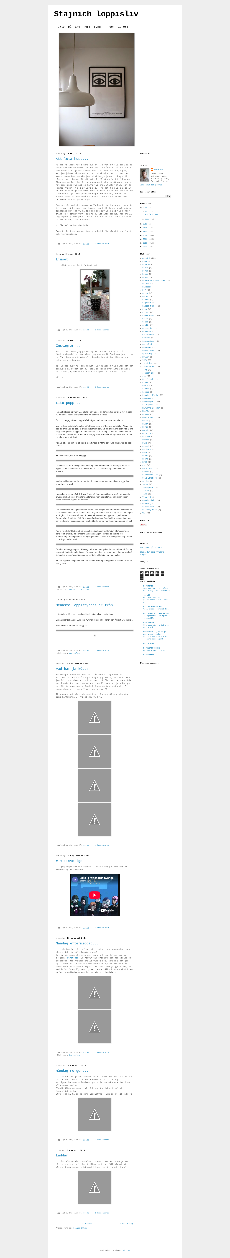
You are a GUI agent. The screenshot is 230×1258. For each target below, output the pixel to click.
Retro (145, 459)
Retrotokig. (73, 958)
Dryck (145, 293)
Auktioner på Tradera (151, 548)
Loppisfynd (83, 589)
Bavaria (146, 265)
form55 (146, 595)
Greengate (147, 328)
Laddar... (65, 1156)
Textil (145, 491)
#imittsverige (69, 861)
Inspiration (148, 367)
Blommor (146, 277)
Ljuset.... (66, 260)
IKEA (144, 360)
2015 (145, 224)
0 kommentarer (102, 244)
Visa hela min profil (151, 185)
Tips (144, 494)
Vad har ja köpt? (72, 669)
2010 (145, 243)
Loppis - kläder (150, 395)
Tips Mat (146, 497)
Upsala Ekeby (149, 500)
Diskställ (147, 287)
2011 (145, 239)
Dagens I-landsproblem (153, 281)
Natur (145, 424)
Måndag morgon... (72, 1071)
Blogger (126, 1250)
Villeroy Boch (149, 510)
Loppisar (146, 398)
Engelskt (146, 303)
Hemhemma (146, 347)
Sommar (145, 472)
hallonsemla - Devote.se (156, 613)
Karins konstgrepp (152, 607)
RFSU (144, 462)
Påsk (144, 443)
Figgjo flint (149, 306)
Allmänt (146, 258)
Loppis (145, 392)
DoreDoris (148, 586)
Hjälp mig (147, 354)
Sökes (145, 484)
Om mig (145, 430)
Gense (145, 322)
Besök (145, 274)
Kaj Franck (147, 379)
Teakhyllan (147, 488)
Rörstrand (147, 468)
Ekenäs (145, 300)
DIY (144, 290)
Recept (145, 446)
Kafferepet (148, 643)
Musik (145, 421)
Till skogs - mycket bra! (156, 609)
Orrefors (146, 433)
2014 (145, 228)
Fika (144, 309)
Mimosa (145, 414)
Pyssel (145, 440)
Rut (144, 465)
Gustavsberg (148, 341)
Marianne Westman (151, 408)
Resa (144, 453)
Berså (145, 271)
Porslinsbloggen (151, 648)
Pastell (146, 437)
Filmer (145, 312)
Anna (144, 261)
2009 (145, 247)
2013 (145, 232)
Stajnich (158, 169)
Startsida (87, 1224)
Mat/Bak (146, 411)
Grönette (146, 331)
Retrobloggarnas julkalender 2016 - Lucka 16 (156, 600)
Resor (145, 456)
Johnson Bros (149, 373)
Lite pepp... (68, 403)
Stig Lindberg (149, 478)
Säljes (145, 481)
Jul (144, 376)
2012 (145, 235)
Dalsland (146, 284)
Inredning (147, 363)
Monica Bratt (149, 418)
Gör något (147, 344)
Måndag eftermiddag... (77, 944)
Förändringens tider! (154, 650)
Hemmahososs (148, 351)
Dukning (146, 296)
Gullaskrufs (148, 335)
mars (148, 219)
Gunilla (146, 338)
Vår (144, 513)
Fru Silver (148, 623)
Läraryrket (147, 405)
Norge (145, 427)
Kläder (145, 383)
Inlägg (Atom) (80, 1228)
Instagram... (68, 346)
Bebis (145, 268)
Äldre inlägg (126, 1224)
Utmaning (146, 504)
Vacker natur (149, 507)
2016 (145, 208)
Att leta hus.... (72, 159)
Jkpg (144, 370)
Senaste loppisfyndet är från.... (88, 605)
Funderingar (148, 315)
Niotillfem (148, 655)
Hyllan (145, 357)
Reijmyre (146, 449)
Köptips (146, 386)
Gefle (145, 319)
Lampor (72, 589)
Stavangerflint (150, 475)
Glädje (145, 325)
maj (147, 211)
